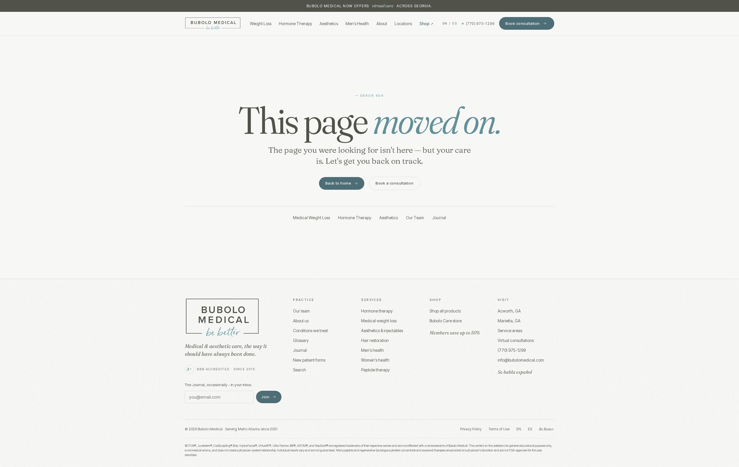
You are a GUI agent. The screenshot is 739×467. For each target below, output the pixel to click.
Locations (403, 23)
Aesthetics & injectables (382, 330)
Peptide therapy (375, 369)
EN (445, 23)
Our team (301, 310)
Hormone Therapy (295, 23)
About (381, 23)
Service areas (510, 330)
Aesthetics (329, 23)
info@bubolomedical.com (521, 360)
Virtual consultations (516, 340)
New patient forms (309, 360)
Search (299, 369)
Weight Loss (260, 23)
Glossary (301, 340)
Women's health (375, 360)
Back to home (338, 183)
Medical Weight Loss (311, 217)
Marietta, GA (509, 320)
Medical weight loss (379, 320)
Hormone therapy (377, 310)
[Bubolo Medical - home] (213, 23)
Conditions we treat (310, 330)
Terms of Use (499, 429)
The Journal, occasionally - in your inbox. (218, 384)
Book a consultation (394, 183)
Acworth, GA (509, 310)
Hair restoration (375, 340)
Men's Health (357, 23)
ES (454, 23)
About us (301, 320)
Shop (426, 23)
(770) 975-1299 (480, 23)
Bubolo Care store (446, 320)
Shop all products (445, 310)
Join (265, 397)
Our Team (415, 217)
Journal (439, 217)
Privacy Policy (471, 429)
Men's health (372, 350)
